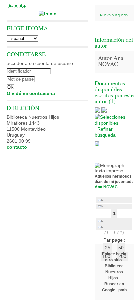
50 (121, 247)
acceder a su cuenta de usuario (40, 63)
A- (10, 6)
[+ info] (97, 143)
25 (107, 247)
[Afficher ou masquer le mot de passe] (66, 78)
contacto (17, 147)
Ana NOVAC (106, 187)
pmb (122, 290)
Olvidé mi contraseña (31, 93)
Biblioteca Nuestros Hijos (114, 272)
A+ (22, 6)
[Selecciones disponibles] (114, 123)
